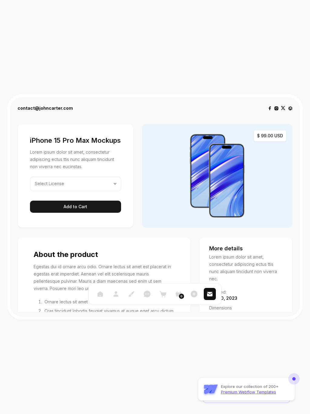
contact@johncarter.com (45, 108)
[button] (179, 294)
